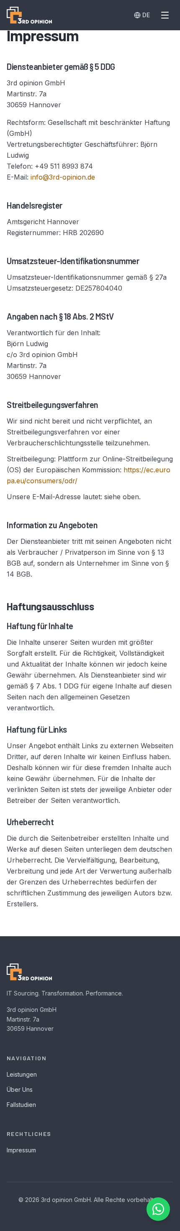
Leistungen (22, 1074)
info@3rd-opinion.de (63, 177)
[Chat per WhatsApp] (158, 1209)
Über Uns (20, 1089)
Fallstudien (21, 1104)
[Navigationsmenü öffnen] (165, 15)
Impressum (21, 1150)
